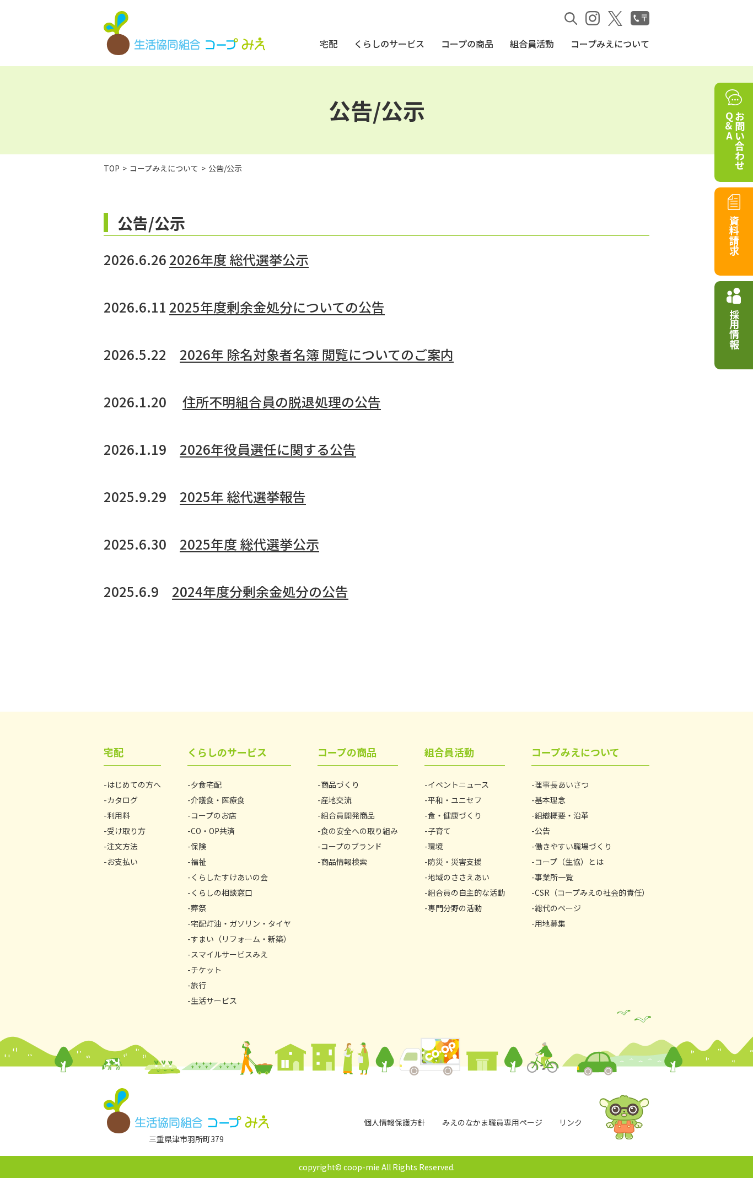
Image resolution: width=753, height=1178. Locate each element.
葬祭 (198, 907)
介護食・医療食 (218, 799)
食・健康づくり (455, 815)
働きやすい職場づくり (573, 846)
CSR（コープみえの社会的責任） (592, 892)
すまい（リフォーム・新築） (241, 938)
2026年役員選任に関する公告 (268, 449)
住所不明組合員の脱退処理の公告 (281, 401)
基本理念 (550, 799)
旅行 (198, 985)
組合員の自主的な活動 (466, 892)
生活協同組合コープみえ (186, 33)
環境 (435, 846)
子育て (439, 830)
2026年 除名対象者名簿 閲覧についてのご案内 (317, 354)
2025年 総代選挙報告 (243, 496)
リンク (570, 1122)
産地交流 (336, 799)
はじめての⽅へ (134, 784)
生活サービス (214, 1000)
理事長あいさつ (562, 784)
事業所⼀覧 (554, 877)
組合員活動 (532, 43)
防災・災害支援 (455, 861)
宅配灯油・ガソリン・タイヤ (241, 923)
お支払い (122, 861)
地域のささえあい (459, 877)
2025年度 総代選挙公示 (249, 543)
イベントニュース (458, 784)
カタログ (122, 799)
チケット (206, 969)
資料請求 (734, 235)
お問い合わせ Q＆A (734, 140)
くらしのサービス (389, 43)
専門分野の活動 (455, 907)
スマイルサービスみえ (229, 954)
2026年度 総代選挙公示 (239, 259)
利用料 (118, 815)
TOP (112, 168)
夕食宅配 (206, 784)
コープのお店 (213, 815)
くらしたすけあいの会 (229, 877)
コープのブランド (351, 846)
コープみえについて (610, 43)
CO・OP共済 (213, 830)
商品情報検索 (344, 861)
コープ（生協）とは (569, 861)
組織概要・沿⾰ (562, 815)
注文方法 (122, 846)
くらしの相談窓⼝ (221, 892)
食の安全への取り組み (359, 830)
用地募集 (550, 923)
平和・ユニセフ (455, 799)
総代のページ (558, 907)
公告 (542, 830)
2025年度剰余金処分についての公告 (277, 306)
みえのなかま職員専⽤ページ (492, 1122)
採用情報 (734, 329)
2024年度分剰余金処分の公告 (260, 591)
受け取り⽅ (126, 830)
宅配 (328, 43)
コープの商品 (467, 43)
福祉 (198, 861)
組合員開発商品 (348, 815)
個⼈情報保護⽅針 (395, 1122)
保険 (198, 846)
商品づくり (340, 784)
